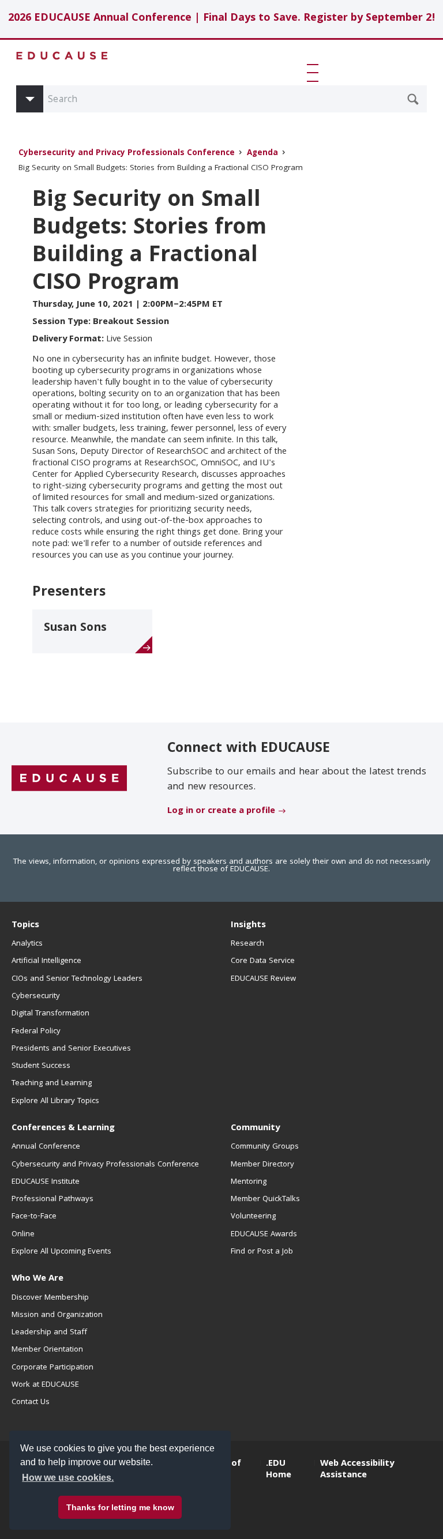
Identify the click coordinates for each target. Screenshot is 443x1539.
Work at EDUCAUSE (45, 1385)
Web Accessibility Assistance (357, 1470)
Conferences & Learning (63, 1128)
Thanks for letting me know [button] (120, 1507)
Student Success (41, 1066)
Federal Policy (36, 1031)
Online (23, 1234)
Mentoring (248, 1182)
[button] (315, 72)
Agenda (262, 153)
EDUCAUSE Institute (46, 1182)
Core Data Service (263, 961)
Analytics (27, 944)
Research (247, 944)
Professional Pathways (52, 1199)
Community (255, 1128)
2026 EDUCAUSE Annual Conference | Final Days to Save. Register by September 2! (222, 19)
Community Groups (265, 1147)
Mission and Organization (57, 1315)
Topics (25, 925)
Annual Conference (46, 1147)
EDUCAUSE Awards (264, 1234)
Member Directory (262, 1164)
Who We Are (37, 1278)
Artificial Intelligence (46, 961)
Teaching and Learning (52, 1083)
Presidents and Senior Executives (71, 1049)
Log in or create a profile (221, 811)
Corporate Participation (52, 1367)
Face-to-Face (34, 1216)
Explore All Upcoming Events (61, 1252)
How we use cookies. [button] (68, 1477)
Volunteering (253, 1216)
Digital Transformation (50, 1013)
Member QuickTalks (265, 1199)
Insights (248, 925)
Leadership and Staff (49, 1332)
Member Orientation (47, 1350)
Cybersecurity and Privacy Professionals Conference (126, 153)
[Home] (62, 55)
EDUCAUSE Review (263, 979)
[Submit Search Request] (413, 99)
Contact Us (31, 1402)
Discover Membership (50, 1298)
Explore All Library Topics (55, 1101)
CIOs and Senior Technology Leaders (77, 979)
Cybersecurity (36, 996)
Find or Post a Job (262, 1252)
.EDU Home (278, 1470)
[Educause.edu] (69, 779)
